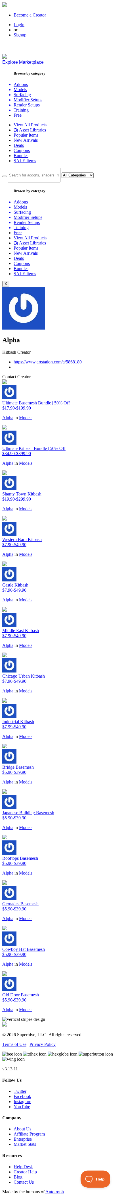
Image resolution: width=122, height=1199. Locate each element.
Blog (18, 1177)
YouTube (22, 1106)
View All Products (30, 124)
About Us (22, 1128)
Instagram (22, 1101)
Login (19, 24)
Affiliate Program (29, 1134)
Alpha (7, 417)
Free (18, 115)
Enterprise (23, 1139)
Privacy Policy (43, 1044)
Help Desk (23, 1166)
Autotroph (54, 1191)
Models (25, 417)
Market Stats (25, 1144)
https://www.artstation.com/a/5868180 (48, 361)
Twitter (20, 1091)
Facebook (22, 1096)
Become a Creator (30, 15)
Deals (19, 145)
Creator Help (25, 1171)
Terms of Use (14, 1044)
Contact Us (24, 1182)
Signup (20, 34)
